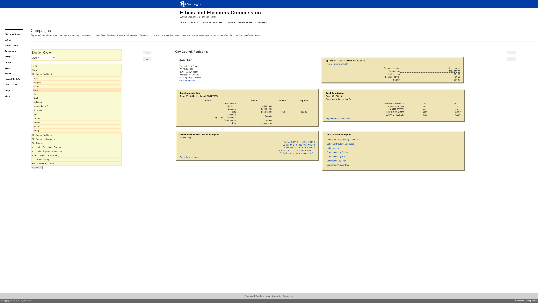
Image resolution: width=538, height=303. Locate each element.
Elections (193, 22)
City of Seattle (25, 301)
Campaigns (10, 51)
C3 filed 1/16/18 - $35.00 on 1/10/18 (299, 144)
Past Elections (12, 85)
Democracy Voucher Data (338, 164)
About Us (276, 296)
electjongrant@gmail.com (190, 77)
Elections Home (12, 34)
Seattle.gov (194, 4)
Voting (8, 40)
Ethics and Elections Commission (220, 12)
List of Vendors (333, 148)
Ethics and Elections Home (257, 296)
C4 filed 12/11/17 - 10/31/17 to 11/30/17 (297, 150)
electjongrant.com (187, 80)
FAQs (7, 90)
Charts (8, 62)
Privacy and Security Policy (526, 301)
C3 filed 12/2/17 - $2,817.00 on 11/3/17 (297, 153)
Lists (7, 68)
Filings (8, 57)
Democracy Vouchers (212, 22)
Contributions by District (337, 152)
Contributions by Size (336, 156)
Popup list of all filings (189, 157)
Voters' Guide (11, 45)
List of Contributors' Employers (340, 143)
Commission (261, 22)
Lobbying (230, 22)
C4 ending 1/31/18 (339, 64)
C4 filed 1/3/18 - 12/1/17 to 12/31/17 (299, 147)
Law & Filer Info (12, 79)
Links (7, 96)
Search (8, 73)
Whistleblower (245, 22)
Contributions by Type (336, 160)
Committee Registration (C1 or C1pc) (343, 139)
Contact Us (288, 296)
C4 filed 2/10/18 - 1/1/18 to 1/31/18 (299, 142)
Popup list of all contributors (338, 118)
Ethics (183, 22)
